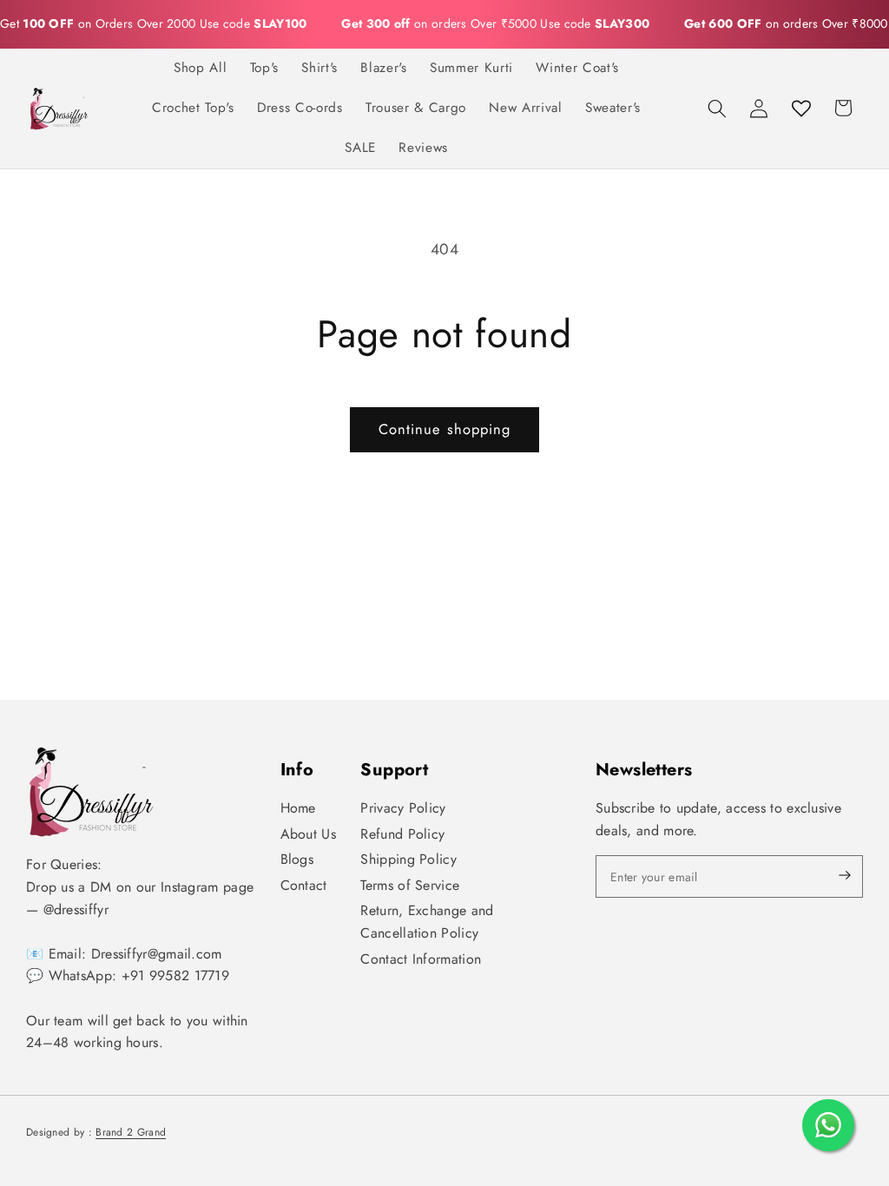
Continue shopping (445, 428)
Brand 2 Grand (130, 1132)
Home (298, 808)
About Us (308, 834)
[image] (91, 791)
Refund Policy (402, 834)
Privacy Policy (402, 808)
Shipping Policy (408, 859)
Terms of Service (409, 885)
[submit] (830, 876)
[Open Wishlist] (801, 107)
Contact (303, 885)
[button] (717, 107)
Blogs (297, 859)
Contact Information (420, 959)
